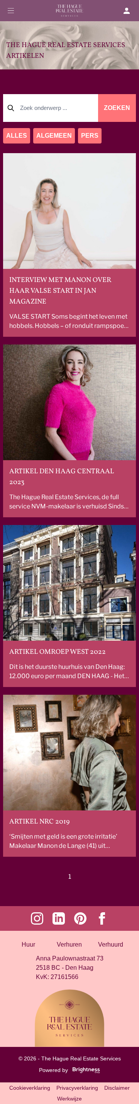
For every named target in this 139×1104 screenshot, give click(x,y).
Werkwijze (69, 1099)
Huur (28, 944)
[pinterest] (80, 918)
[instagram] (37, 918)
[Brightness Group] (85, 1070)
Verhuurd (110, 944)
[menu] (11, 10)
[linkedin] (58, 918)
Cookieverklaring (29, 1088)
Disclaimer (117, 1088)
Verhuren (69, 944)
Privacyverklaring (77, 1088)
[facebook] (102, 918)
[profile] (130, 11)
